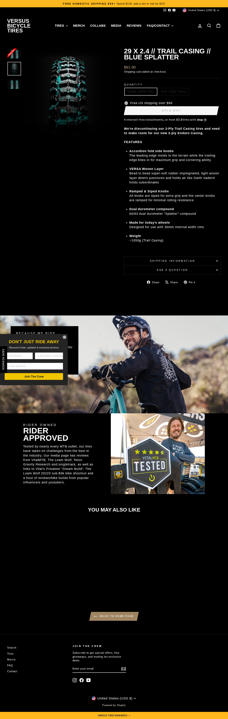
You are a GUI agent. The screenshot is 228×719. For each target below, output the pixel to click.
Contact (12, 671)
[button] (114, 715)
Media (116, 25)
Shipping (129, 71)
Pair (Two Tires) (173, 91)
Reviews (134, 25)
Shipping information (172, 260)
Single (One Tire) (140, 91)
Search (11, 647)
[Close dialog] (64, 337)
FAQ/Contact (159, 25)
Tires (60, 25)
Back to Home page (116, 616)
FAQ (10, 665)
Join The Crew (34, 376)
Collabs (98, 25)
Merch (79, 25)
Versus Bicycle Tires (19, 25)
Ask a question (172, 269)
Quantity (133, 84)
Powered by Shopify (114, 705)
